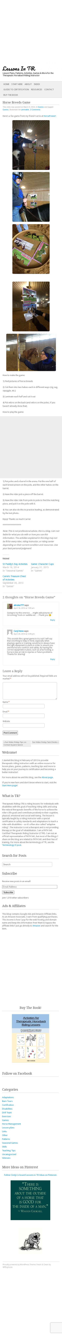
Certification (8, 1105)
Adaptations (8, 1097)
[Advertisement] (31, 31)
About (28, 84)
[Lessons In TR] (25, 71)
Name (6, 702)
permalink (25, 110)
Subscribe (8, 892)
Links (4, 1131)
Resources (36, 89)
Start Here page (9, 785)
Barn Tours (7, 1101)
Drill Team (7, 1112)
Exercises (6, 1116)
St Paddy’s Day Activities (15, 564)
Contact (49, 89)
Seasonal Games (10, 1143)
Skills (4, 1146)
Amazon (36, 925)
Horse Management (11, 1124)
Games (41, 107)
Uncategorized (9, 1154)
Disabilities (7, 1109)
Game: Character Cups (42, 564)
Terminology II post (11, 845)
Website (6, 721)
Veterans (6, 1158)
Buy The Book (10, 95)
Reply (52, 620)
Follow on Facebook (17, 1073)
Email (6, 712)
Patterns (6, 1139)
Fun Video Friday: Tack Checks (45, 742)
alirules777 (19, 605)
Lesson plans (8, 1127)
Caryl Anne (18, 631)
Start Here (16, 84)
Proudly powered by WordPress (16, 1264)
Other (5, 1135)
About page (47, 777)
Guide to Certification (16, 89)
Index (37, 84)
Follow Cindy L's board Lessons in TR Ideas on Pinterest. (30, 1175)
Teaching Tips (8, 1150)
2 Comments (35, 110)
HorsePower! (50, 116)
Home (6, 84)
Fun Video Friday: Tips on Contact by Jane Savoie (15, 743)
